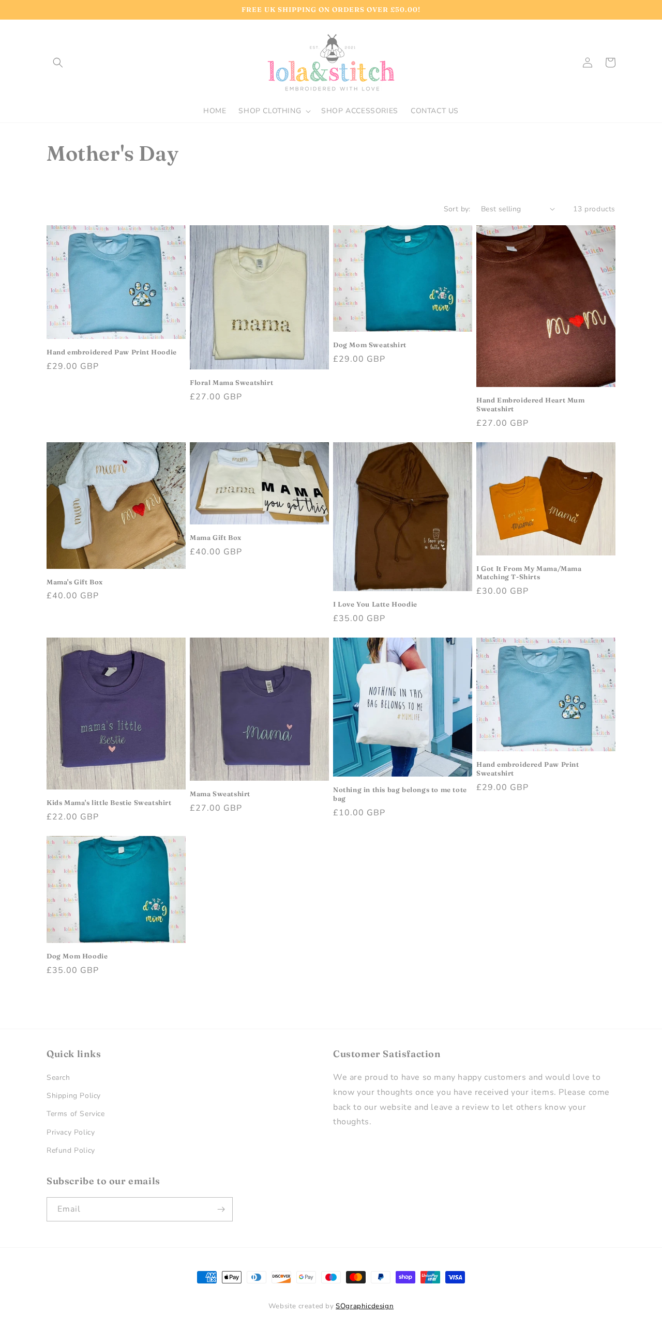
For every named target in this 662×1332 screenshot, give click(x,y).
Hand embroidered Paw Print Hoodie (112, 352)
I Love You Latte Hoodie (375, 604)
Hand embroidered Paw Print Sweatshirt (527, 768)
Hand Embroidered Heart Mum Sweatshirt (530, 404)
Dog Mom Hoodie (77, 956)
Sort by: (457, 209)
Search (58, 1077)
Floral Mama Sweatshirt (231, 382)
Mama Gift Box (216, 537)
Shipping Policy (74, 1096)
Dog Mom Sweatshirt (370, 344)
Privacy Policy (71, 1132)
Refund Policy (71, 1150)
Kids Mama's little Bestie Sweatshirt (109, 802)
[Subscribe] (220, 1209)
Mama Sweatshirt (220, 793)
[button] (58, 62)
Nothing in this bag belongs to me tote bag (400, 793)
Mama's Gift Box (75, 582)
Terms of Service (76, 1114)
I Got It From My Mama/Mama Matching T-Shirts (529, 572)
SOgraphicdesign (365, 1306)
